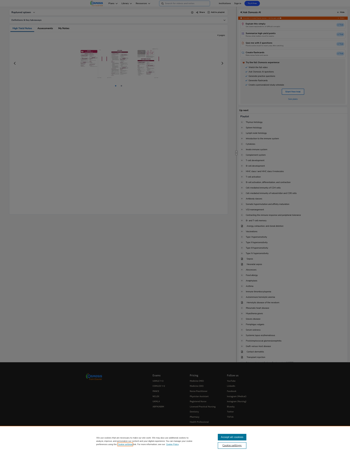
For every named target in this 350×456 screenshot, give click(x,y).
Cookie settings (125, 444)
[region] (175, 441)
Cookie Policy (172, 444)
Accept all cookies (232, 437)
